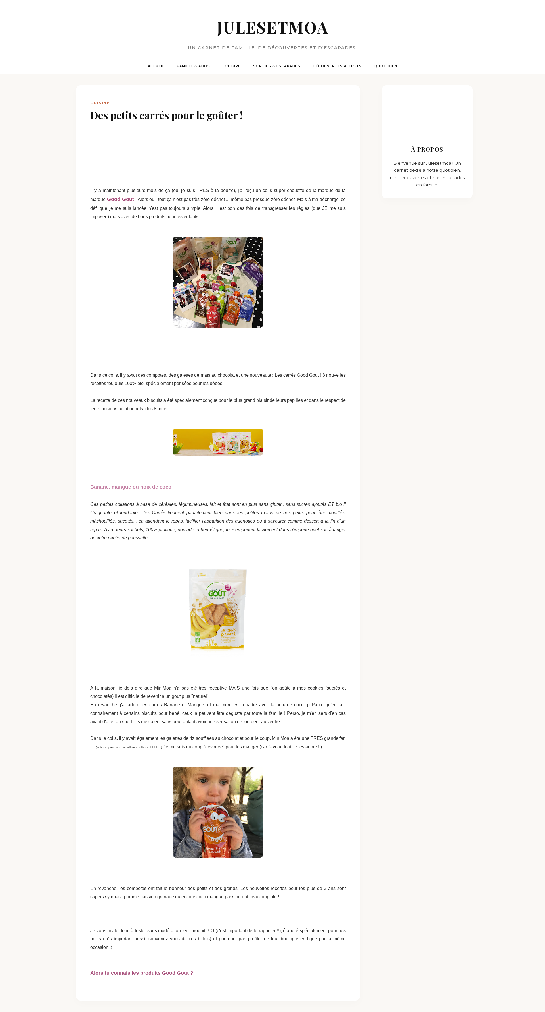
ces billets (199, 938)
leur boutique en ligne (294, 938)
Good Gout (121, 199)
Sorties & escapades (277, 66)
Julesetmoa (273, 27)
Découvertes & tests (337, 66)
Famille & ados (193, 66)
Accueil (156, 66)
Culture (232, 66)
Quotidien (385, 66)
